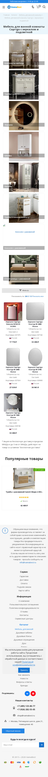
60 (28, 296)
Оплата (24, 583)
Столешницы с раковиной (17, 278)
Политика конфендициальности (24, 608)
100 (30, 296)
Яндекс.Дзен (33, 693)
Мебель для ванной (24, 629)
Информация (24, 596)
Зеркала (8, 124)
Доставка (24, 580)
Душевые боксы (24, 636)
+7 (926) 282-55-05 (26, 709)
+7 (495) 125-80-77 (26, 706)
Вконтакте (27, 693)
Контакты (24, 615)
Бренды (24, 685)
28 (26, 296)
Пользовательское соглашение (24, 604)
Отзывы (24, 611)
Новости (24, 678)
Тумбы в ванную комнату (16, 217)
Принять (24, 670)
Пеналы (8, 186)
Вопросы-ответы (24, 682)
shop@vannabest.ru (26, 715)
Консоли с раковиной (15, 248)
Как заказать (24, 675)
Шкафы (8, 155)
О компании (24, 601)
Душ (24, 643)
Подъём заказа (24, 587)
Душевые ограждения (24, 639)
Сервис (24, 571)
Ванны (24, 646)
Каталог (24, 624)
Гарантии (24, 576)
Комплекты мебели (14, 63)
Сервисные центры (24, 618)
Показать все (38, 296)
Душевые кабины (24, 632)
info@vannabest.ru (28, 562)
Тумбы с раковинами (14, 94)
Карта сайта (24, 590)
